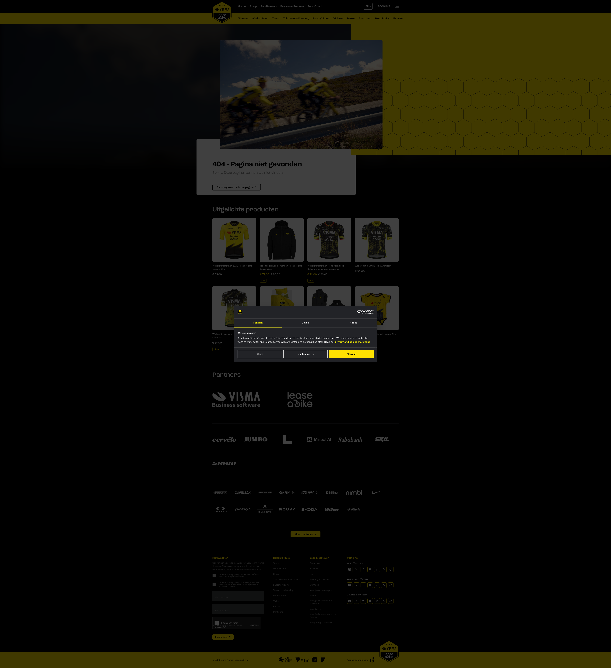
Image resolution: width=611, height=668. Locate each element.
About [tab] (353, 322)
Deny (260, 354)
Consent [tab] (258, 322)
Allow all (351, 354)
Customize (304, 354)
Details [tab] (305, 322)
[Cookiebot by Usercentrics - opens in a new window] (360, 312)
